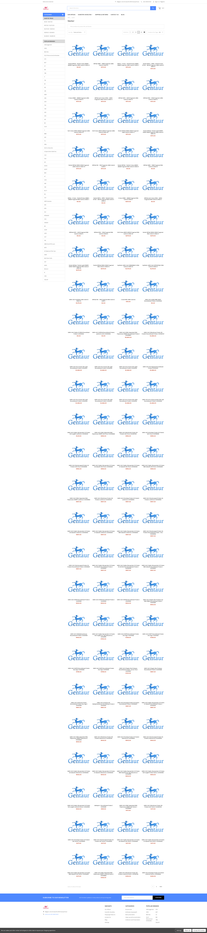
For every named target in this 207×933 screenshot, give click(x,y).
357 (45, 262)
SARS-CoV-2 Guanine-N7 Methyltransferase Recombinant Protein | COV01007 (103, 704)
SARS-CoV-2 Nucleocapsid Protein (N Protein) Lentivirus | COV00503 (153, 499)
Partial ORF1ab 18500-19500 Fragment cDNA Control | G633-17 (128, 131)
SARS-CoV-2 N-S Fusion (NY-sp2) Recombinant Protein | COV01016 (103, 367)
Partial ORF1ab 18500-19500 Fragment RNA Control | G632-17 (153, 233)
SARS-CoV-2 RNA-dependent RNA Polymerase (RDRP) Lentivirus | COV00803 (78, 499)
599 (45, 183)
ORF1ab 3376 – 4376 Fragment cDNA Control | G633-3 (128, 98)
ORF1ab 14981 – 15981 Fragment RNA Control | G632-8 (153, 166)
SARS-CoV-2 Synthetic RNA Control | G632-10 (78, 300)
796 (45, 73)
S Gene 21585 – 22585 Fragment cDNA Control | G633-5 (78, 98)
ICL (45, 141)
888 (45, 133)
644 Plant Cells (48, 258)
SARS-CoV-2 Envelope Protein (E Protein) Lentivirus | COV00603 (128, 499)
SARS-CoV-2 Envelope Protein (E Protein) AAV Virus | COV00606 (153, 433)
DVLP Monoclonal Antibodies (51, 55)
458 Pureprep (47, 201)
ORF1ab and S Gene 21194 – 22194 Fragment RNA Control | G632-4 (153, 198)
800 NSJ (46, 52)
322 (45, 112)
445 (45, 137)
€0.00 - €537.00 (48, 21)
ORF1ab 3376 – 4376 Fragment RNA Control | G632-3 (78, 233)
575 (45, 59)
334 (45, 219)
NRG (45, 144)
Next (161, 886)
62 (45, 84)
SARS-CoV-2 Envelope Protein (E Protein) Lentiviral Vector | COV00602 (153, 873)
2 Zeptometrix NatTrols (50, 151)
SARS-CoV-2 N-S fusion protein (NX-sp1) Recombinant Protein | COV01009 (153, 400)
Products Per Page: (153, 32)
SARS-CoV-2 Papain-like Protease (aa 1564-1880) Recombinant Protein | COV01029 (153, 601)
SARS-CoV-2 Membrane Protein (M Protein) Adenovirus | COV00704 (103, 737)
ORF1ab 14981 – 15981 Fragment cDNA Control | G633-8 (103, 64)
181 (45, 123)
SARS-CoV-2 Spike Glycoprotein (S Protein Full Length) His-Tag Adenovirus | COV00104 (103, 635)
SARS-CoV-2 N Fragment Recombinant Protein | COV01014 (153, 367)
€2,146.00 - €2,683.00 (49, 36)
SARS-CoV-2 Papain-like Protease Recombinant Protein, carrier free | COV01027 (128, 670)
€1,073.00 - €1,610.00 (49, 29)
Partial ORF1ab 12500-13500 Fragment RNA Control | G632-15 (103, 266)
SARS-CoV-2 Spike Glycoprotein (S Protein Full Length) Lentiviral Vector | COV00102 (78, 806)
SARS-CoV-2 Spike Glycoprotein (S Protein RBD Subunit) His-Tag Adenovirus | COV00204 (128, 773)
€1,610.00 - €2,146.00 (49, 32)
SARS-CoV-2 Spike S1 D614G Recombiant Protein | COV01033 (79, 333)
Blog (122, 14)
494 (45, 205)
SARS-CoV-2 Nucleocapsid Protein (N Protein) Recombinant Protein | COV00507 (79, 566)
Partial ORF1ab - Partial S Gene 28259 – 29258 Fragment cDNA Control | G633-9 (79, 64)
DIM (45, 101)
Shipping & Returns (101, 14)
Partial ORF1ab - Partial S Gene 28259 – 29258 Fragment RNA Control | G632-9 (128, 166)
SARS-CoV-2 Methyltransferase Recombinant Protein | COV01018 (78, 634)
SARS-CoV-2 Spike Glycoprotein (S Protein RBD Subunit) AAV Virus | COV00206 (153, 466)
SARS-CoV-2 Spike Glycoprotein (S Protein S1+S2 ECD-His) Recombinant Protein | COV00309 (128, 567)
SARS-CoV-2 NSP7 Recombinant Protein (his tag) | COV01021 (153, 634)
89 (45, 226)
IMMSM (46, 222)
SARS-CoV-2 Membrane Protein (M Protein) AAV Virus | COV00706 (128, 433)
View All (46, 279)
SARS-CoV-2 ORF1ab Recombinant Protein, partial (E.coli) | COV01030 (103, 333)
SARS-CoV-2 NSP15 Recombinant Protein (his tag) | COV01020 (79, 669)
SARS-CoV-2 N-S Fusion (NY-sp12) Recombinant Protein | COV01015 (128, 367)
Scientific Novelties (84, 14)
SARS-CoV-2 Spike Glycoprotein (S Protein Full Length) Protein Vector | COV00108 (153, 772)
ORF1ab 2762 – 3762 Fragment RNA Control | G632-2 (103, 233)
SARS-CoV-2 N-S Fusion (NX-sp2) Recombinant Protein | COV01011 (103, 400)
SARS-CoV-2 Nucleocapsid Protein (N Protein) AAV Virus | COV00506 (79, 466)
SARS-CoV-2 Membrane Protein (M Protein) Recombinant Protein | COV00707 (153, 333)
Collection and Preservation (132, 920)
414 (45, 119)
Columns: (125, 32)
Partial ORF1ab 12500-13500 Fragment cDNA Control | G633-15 (79, 166)
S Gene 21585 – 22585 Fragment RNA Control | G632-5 (128, 198)
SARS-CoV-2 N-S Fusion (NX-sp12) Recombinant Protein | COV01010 (128, 400)
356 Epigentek (48, 44)
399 (45, 98)
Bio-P (45, 190)
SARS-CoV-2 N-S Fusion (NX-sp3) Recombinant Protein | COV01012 (79, 400)
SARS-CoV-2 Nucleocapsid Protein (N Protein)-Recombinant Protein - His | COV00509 (153, 533)
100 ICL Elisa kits (48, 148)
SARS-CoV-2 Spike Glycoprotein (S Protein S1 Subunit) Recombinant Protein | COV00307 (153, 704)
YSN (45, 158)
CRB (45, 276)
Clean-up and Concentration (132, 917)
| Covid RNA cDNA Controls (128, 299)
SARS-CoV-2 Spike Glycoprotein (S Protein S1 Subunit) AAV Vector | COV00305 (153, 840)
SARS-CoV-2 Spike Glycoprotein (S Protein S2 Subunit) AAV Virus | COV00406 (103, 466)
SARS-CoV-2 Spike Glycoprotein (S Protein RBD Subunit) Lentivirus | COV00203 (128, 532)
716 (45, 80)
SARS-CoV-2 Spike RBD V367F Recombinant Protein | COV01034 (153, 300)
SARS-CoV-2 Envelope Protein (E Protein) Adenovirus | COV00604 (128, 737)
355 (45, 116)
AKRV (45, 265)
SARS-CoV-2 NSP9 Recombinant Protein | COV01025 (79, 600)
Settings (179, 930)
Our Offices (71, 14)
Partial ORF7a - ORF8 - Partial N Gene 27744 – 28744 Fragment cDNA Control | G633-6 (153, 65)
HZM (45, 233)
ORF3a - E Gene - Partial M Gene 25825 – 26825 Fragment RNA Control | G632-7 (79, 198)
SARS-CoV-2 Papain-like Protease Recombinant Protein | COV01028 (153, 669)
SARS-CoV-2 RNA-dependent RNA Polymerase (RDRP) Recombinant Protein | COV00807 (128, 334)
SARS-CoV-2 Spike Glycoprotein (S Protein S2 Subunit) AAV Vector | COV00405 (128, 840)
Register (162, 1)
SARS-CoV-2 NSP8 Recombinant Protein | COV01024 (103, 600)
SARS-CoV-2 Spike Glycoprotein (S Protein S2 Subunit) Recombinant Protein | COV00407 (103, 567)
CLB (45, 155)
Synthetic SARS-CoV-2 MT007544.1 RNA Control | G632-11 (153, 266)
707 (45, 197)
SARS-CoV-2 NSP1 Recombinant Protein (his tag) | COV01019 (103, 669)
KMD (45, 48)
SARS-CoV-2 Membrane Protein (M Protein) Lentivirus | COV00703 (103, 499)
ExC (45, 212)
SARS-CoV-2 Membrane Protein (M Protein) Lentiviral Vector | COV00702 (128, 873)
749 (45, 108)
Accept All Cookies (199, 930)
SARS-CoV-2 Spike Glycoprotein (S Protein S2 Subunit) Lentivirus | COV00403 (78, 532)
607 (45, 62)
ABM (45, 94)
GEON (45, 165)
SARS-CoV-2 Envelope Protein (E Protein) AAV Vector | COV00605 (79, 840)
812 (45, 69)
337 (45, 237)
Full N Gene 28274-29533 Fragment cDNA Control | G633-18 (103, 131)
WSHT (45, 169)
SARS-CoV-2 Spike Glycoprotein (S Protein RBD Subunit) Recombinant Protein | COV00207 (153, 567)
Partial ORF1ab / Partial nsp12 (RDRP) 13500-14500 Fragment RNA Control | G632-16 (79, 267)
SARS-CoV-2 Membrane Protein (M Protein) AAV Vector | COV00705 (153, 806)
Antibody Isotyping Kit (131, 912)
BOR (45, 247)
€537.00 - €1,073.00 (49, 25)
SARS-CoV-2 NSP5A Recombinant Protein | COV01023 (128, 600)
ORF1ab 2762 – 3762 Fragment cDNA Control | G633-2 (153, 98)
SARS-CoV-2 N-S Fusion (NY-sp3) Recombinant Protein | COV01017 (79, 367)
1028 (45, 254)
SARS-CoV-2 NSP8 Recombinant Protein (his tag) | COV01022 (128, 634)
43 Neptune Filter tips (50, 251)
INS (45, 240)
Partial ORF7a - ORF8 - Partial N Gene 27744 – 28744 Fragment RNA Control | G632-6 (103, 199)
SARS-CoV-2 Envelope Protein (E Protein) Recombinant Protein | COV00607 (128, 703)
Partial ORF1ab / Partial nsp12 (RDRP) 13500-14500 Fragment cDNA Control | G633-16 (153, 132)
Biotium (46, 269)
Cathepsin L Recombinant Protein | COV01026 (103, 806)
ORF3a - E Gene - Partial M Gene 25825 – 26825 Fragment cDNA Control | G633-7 (128, 64)
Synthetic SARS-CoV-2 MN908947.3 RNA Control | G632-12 (128, 266)
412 (45, 87)
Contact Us (115, 14)
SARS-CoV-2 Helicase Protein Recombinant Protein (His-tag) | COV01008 (78, 704)
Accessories (128, 909)
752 (45, 105)
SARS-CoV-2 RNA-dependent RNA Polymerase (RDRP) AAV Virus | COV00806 (103, 433)
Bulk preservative (130, 914)
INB (45, 187)
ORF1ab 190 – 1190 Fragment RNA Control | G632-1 (103, 300)
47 (45, 176)
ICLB (45, 126)
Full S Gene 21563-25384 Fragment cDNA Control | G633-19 (79, 131)
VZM (45, 180)
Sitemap (107, 922)
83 (45, 194)
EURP (45, 229)
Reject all (187, 930)
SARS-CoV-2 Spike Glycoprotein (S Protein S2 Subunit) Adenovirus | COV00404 (78, 772)
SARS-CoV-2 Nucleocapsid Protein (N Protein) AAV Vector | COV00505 (103, 840)
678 (45, 208)
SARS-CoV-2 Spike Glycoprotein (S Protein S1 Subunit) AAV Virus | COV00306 (128, 466)
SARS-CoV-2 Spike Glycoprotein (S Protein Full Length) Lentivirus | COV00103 (78, 433)
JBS (45, 91)
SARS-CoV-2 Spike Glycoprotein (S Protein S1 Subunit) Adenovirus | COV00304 (103, 772)
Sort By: (71, 32)
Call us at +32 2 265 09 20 (51, 914)
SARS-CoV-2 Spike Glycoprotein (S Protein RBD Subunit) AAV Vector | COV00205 (78, 873)
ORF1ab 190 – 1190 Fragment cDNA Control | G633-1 (103, 166)
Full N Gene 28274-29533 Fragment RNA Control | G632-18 (128, 233)
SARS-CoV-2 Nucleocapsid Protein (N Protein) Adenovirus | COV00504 (153, 737)
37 (45, 66)
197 (45, 162)
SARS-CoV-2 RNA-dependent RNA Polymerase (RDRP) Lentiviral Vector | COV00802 (103, 874)
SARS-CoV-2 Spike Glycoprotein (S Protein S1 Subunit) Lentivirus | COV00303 (103, 532)
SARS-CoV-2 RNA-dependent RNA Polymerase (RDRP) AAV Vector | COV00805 (128, 807)
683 (45, 173)
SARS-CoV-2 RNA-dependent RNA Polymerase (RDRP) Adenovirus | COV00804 (79, 738)
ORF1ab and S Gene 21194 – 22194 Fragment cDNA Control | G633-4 (103, 98)
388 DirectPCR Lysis (49, 244)
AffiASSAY (46, 215)
